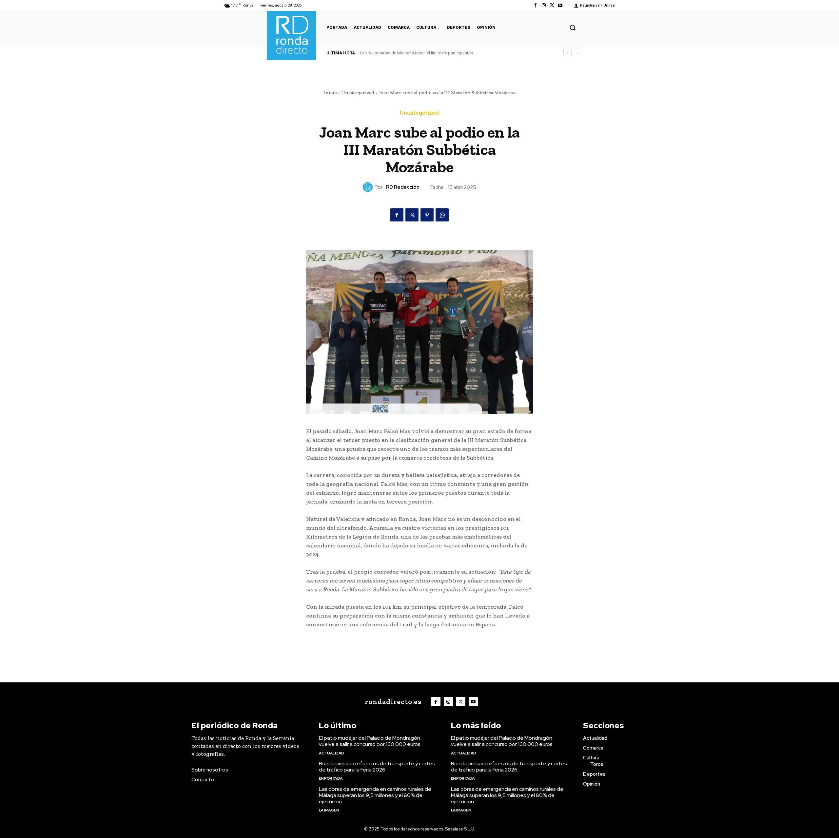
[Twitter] (552, 5)
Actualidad (331, 753)
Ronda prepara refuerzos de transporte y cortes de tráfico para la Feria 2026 (377, 766)
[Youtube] (560, 5)
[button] (572, 27)
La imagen (329, 810)
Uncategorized (357, 93)
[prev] (567, 53)
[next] (578, 53)
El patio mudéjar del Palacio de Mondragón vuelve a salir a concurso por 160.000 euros (369, 741)
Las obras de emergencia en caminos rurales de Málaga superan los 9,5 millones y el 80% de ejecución (375, 795)
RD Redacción (403, 187)
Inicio (330, 93)
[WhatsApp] (442, 214)
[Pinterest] (427, 214)
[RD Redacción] (369, 187)
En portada (331, 778)
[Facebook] (535, 5)
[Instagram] (543, 5)
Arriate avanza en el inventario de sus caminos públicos (418, 52)
